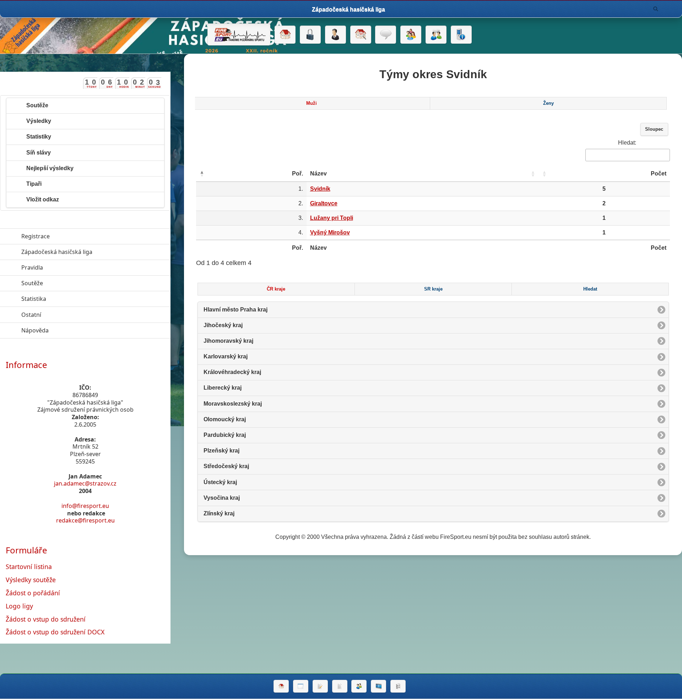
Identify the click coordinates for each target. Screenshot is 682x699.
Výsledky (38, 121)
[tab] (311, 103)
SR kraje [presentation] (433, 289)
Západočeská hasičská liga (89, 252)
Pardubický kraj (225, 435)
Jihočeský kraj (223, 325)
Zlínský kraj (219, 513)
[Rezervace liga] (320, 686)
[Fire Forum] (436, 35)
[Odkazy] (360, 35)
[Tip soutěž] (359, 686)
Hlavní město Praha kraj (235, 310)
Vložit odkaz (42, 199)
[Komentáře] (385, 35)
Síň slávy (38, 153)
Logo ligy (19, 606)
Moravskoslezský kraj (233, 404)
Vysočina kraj (222, 498)
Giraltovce (323, 203)
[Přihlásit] (310, 35)
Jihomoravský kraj (228, 341)
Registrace (35, 236)
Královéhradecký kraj (232, 372)
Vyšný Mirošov (330, 232)
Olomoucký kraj (225, 419)
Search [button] (655, 9)
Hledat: (627, 143)
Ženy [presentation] (548, 103)
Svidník (320, 189)
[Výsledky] (339, 686)
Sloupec (654, 129)
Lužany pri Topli (331, 218)
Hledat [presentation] (590, 289)
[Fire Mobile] (461, 35)
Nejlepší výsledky (50, 168)
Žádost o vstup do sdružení (46, 619)
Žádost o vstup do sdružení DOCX (55, 632)
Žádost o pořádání (33, 593)
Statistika (66, 299)
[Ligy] (398, 686)
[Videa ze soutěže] (378, 686)
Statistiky (38, 137)
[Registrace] (335, 35)
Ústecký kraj (220, 482)
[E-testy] (410, 35)
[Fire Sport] (238, 34)
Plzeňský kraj (221, 451)
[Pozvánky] (300, 686)
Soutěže (37, 105)
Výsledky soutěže (31, 579)
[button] (202, 173)
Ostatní (64, 315)
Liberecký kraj (223, 388)
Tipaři (34, 184)
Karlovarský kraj (226, 356)
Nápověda (67, 330)
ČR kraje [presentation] (276, 289)
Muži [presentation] (311, 103)
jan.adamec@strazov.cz (85, 483)
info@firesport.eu (85, 506)
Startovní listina (29, 566)
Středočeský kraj (226, 466)
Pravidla (64, 267)
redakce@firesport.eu (85, 520)
